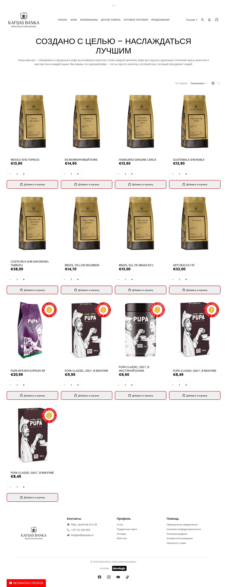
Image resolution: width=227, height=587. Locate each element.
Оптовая (121, 533)
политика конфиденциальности (184, 529)
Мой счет (122, 538)
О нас (120, 524)
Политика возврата (177, 533)
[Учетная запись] (209, 19)
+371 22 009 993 (80, 529)
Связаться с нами (176, 542)
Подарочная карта (127, 529)
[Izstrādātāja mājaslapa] (119, 568)
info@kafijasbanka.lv (82, 535)
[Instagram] (109, 577)
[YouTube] (118, 577)
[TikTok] (127, 577)
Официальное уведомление (182, 524)
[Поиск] (202, 19)
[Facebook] (99, 577)
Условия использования (180, 538)
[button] (198, 83)
